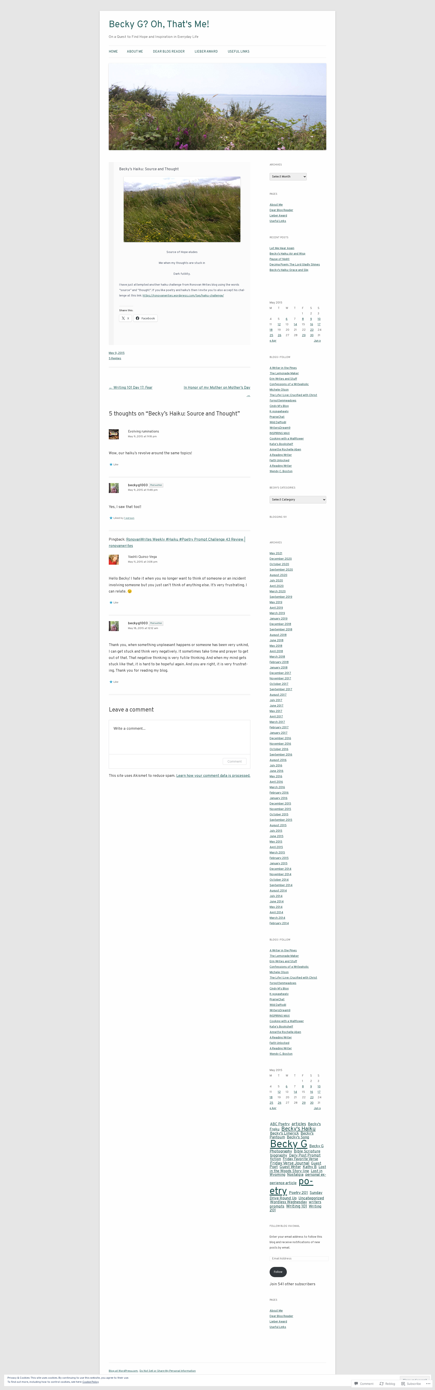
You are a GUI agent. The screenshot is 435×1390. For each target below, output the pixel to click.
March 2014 (277, 918)
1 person (129, 518)
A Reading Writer (281, 455)
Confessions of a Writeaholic (289, 384)
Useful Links (238, 52)
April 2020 (277, 586)
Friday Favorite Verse (300, 1159)
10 (319, 319)
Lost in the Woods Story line (298, 1169)
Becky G (288, 1144)
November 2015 (280, 809)
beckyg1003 (138, 485)
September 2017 (281, 689)
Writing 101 (296, 1206)
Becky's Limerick (284, 1133)
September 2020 (281, 570)
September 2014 (281, 885)
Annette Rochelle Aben (285, 450)
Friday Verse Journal (289, 1163)
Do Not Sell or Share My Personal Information (168, 1371)
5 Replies (115, 358)
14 (295, 324)
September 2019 (281, 597)
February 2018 (279, 662)
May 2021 (276, 553)
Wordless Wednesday (288, 1202)
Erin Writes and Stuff (283, 379)
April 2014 (276, 912)
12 (279, 324)
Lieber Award (206, 52)
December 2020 (281, 559)
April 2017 (276, 717)
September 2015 (281, 820)
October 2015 (279, 815)
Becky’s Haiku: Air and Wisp (287, 254)
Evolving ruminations (143, 432)
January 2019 (279, 619)
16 (311, 324)
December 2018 (280, 624)
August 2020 (278, 575)
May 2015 (276, 842)
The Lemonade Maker (284, 373)
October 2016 (279, 749)
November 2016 (280, 744)
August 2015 (278, 825)
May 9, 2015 (117, 353)
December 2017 (280, 673)
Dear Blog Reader (169, 52)
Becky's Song (298, 1137)
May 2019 (276, 602)
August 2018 (278, 635)
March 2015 (277, 853)
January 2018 (279, 668)
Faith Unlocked (279, 460)
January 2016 (279, 798)
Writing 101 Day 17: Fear (130, 387)
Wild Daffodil (278, 422)
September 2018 (281, 630)
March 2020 (278, 591)
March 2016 (277, 787)
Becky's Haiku (298, 1129)
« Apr (273, 341)
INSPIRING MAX (280, 433)
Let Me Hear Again (282, 248)
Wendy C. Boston (281, 471)
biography (278, 1155)
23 (312, 330)
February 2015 (279, 858)
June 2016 (276, 771)
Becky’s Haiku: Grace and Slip (289, 270)
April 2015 (276, 847)
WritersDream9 (280, 428)
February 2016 (279, 793)
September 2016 (281, 755)
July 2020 (276, 581)
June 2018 (276, 640)
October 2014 (279, 880)
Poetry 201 (298, 1193)
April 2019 (276, 608)
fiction (275, 1159)
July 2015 (276, 831)
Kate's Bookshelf (281, 444)
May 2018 (276, 646)
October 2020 (279, 564)
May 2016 (276, 776)
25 (271, 335)
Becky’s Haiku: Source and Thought (149, 169)
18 (271, 330)
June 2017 (276, 706)
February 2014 (279, 923)
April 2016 (276, 782)
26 (279, 335)
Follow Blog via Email (285, 1226)
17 (319, 324)
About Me (135, 52)
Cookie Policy (90, 1382)
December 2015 (280, 804)
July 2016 (276, 766)
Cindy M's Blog (279, 406)
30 (312, 335)
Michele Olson (279, 390)
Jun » (317, 341)
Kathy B (310, 1167)
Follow (278, 1272)
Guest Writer (290, 1167)
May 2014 (276, 907)
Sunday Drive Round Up (296, 1196)
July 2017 (276, 700)
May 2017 (276, 711)
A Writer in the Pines (283, 368)
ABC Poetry (280, 1124)
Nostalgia (295, 1174)
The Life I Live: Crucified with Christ (293, 395)
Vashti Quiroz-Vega (142, 557)
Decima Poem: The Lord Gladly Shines (295, 265)
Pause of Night (280, 259)
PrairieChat (277, 417)
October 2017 (279, 684)
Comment (234, 761)
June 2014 (277, 902)
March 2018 (277, 657)
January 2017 (279, 733)
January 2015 (279, 863)
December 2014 (280, 869)
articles (299, 1124)
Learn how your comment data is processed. (213, 775)
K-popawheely (279, 411)
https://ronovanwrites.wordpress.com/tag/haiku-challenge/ (183, 296)
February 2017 (279, 727)
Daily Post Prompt (305, 1155)
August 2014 (278, 891)
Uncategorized (311, 1198)
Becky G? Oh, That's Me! (159, 25)
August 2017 (278, 695)
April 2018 (276, 651)
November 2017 (280, 678)
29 (304, 335)
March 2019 (277, 613)
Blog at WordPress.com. (123, 1371)
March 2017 (277, 722)
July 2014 (276, 896)
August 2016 (278, 760)
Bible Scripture (307, 1151)
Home (113, 52)
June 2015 (276, 836)
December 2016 (280, 738)
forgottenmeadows (283, 401)
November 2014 (280, 874)
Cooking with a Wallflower (287, 439)
